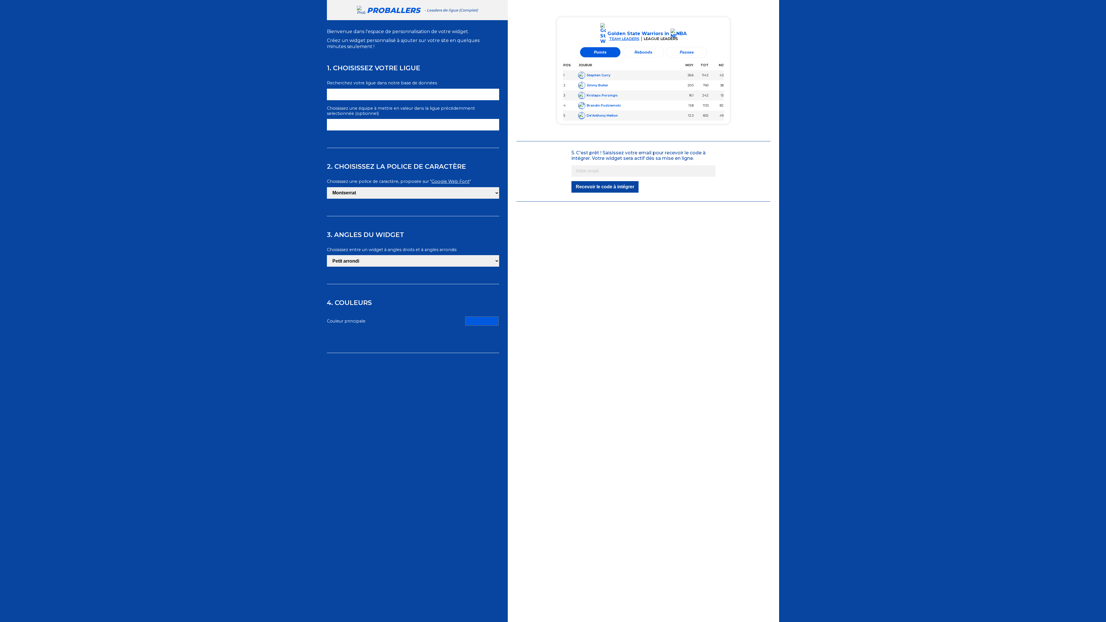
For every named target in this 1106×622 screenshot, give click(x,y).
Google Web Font (450, 181)
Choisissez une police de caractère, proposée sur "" (399, 181)
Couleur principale (346, 321)
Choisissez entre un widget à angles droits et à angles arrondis (392, 249)
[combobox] (413, 94)
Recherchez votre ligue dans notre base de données (382, 83)
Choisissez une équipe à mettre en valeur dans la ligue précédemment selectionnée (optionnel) (401, 111)
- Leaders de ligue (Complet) (422, 10)
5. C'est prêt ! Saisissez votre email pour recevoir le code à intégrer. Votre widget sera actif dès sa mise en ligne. (638, 155)
